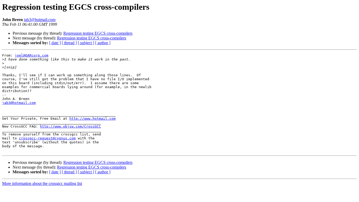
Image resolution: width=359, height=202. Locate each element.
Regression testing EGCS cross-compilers (97, 33)
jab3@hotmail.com (39, 19)
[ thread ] (69, 43)
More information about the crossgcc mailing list (42, 183)
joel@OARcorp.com (31, 55)
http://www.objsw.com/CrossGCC (70, 126)
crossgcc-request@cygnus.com (47, 138)
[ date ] (55, 43)
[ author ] (102, 43)
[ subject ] (86, 43)
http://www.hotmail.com (92, 118)
